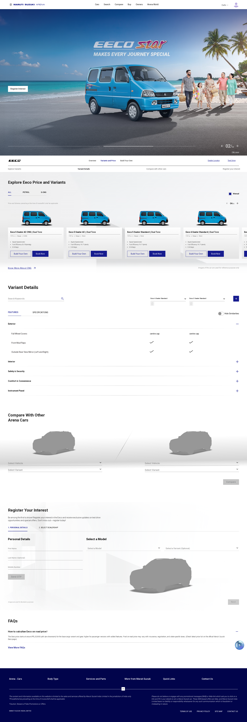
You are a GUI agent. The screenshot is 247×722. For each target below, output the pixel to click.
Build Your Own (21, 254)
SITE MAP (218, 711)
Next (233, 602)
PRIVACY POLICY (203, 711)
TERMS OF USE (186, 711)
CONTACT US (232, 711)
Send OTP (16, 577)
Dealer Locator (214, 161)
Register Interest (17, 91)
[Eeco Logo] (16, 161)
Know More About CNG (19, 268)
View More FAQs (16, 647)
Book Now (40, 254)
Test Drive (232, 161)
